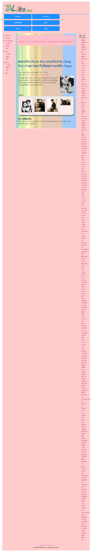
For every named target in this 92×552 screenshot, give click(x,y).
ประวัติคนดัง (18, 23)
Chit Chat (46, 17)
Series (46, 23)
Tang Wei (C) (36, 75)
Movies (17, 28)
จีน (7, 49)
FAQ (46, 28)
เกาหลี (8, 43)
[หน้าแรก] (19, 12)
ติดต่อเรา (50, 545)
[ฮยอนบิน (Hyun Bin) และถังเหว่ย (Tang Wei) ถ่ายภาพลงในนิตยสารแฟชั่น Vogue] (67, 93)
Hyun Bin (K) (26, 75)
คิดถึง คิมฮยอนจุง (84, 461)
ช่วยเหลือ (42, 545)
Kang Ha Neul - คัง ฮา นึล (84, 210)
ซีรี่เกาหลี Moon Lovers (84, 259)
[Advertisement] (46, 52)
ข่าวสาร (17, 17)
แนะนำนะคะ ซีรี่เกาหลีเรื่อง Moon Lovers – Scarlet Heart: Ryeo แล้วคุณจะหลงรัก (84, 291)
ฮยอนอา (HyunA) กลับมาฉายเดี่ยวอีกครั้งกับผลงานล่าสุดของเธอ (84, 498)
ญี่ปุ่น (7, 46)
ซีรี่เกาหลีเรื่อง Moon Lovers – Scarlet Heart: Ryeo (84, 270)
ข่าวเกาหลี (45, 75)
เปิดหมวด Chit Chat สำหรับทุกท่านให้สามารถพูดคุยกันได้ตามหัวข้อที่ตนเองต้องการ (46, 41)
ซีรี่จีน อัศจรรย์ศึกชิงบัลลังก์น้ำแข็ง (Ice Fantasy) (83, 47)
